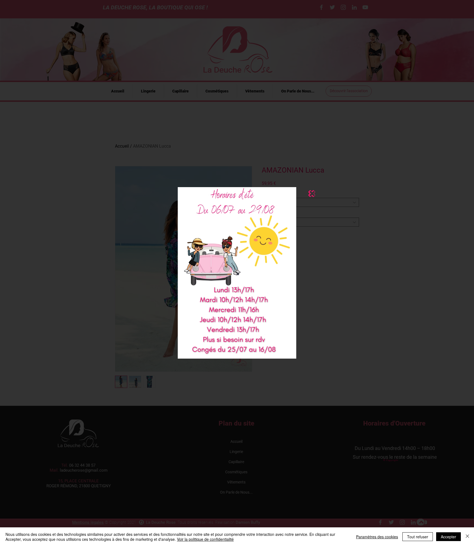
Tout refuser (417, 536)
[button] (311, 193)
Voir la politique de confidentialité (205, 539)
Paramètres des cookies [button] (377, 536)
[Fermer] (467, 537)
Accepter (448, 536)
